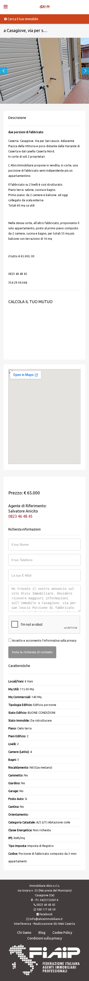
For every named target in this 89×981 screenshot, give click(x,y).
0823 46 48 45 (20, 516)
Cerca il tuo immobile (22, 19)
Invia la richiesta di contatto (32, 652)
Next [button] (85, 70)
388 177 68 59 (46, 909)
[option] (44, 71)
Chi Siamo (24, 932)
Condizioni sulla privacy (44, 938)
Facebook (46, 914)
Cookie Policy (62, 932)
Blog (41, 932)
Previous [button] (3, 70)
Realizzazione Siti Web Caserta (54, 923)
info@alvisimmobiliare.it (46, 918)
